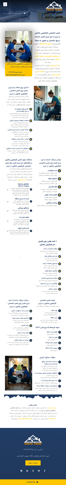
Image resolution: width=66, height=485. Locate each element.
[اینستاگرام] (33, 470)
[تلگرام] (21, 470)
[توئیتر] (38, 470)
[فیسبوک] (44, 470)
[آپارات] (27, 470)
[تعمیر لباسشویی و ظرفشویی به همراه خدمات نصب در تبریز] (54, 6)
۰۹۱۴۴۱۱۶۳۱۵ (28, 449)
